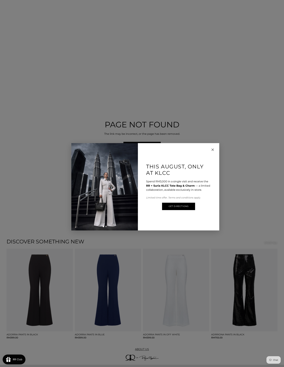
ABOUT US (142, 349)
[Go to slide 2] (106, 226)
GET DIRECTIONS (179, 206)
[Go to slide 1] (103, 226)
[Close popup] (212, 149)
